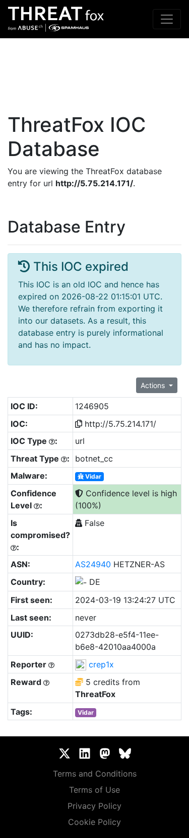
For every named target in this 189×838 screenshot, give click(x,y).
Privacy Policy (94, 806)
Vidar (92, 476)
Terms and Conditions (95, 774)
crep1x (101, 664)
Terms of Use (94, 790)
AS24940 (93, 564)
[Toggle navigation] (167, 19)
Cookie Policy (94, 822)
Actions (154, 385)
